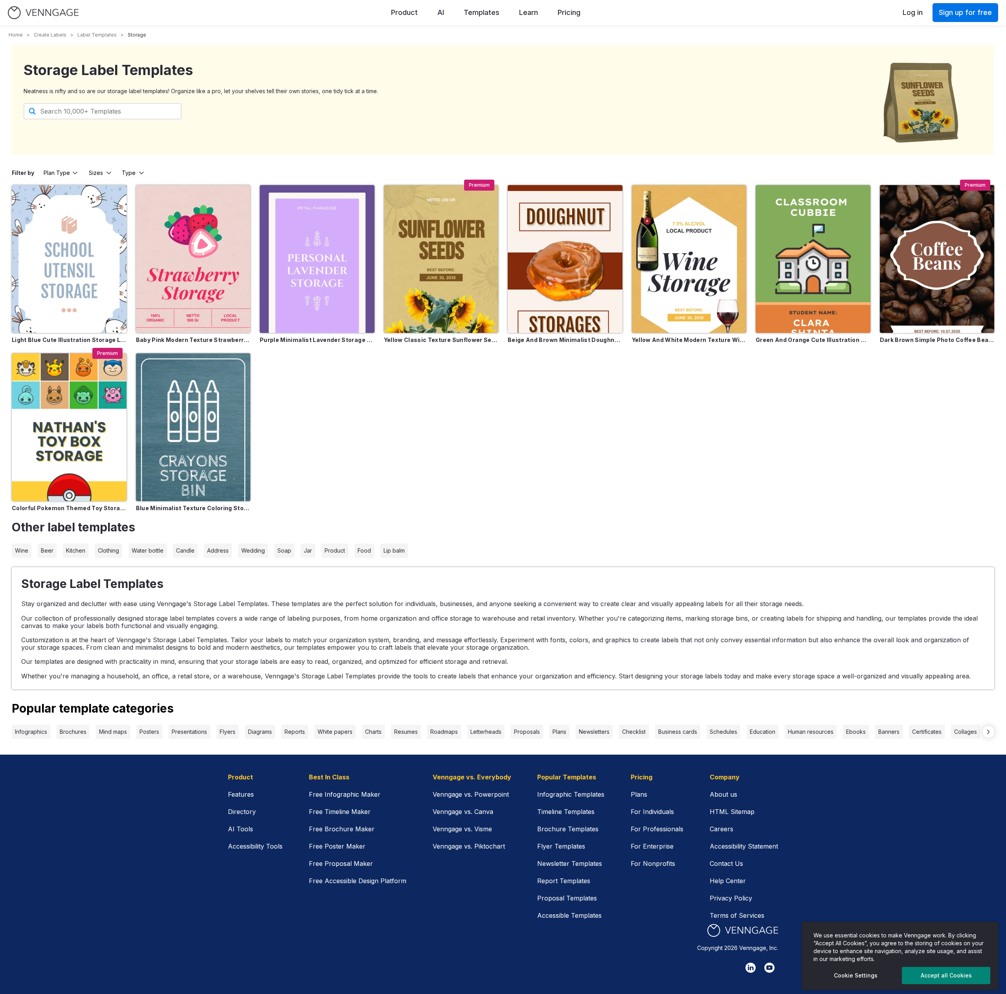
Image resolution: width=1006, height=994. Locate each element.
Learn (528, 12)
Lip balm (394, 550)
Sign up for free (965, 12)
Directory (242, 812)
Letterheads (485, 731)
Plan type (57, 172)
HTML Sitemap (732, 812)
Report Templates (563, 881)
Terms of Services (737, 915)
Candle (185, 550)
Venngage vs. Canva (463, 812)
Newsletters (594, 731)
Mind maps (113, 731)
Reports (295, 731)
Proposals (527, 731)
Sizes (96, 172)
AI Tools (240, 829)
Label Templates (97, 35)
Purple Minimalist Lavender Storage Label (317, 339)
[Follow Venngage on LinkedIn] (750, 967)
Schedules (723, 731)
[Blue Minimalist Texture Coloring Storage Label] (193, 427)
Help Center (728, 881)
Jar (308, 550)
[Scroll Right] (988, 732)
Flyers (227, 731)
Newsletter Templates (569, 863)
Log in (913, 12)
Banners (889, 731)
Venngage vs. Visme (462, 829)
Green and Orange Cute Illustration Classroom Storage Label (813, 339)
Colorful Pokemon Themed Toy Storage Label (69, 508)
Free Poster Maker (337, 846)
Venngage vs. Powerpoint (471, 794)
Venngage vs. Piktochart (469, 846)
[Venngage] (742, 930)
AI (440, 12)
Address (218, 550)
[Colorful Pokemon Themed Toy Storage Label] (69, 427)
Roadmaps (444, 731)
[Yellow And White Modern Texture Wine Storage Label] (689, 259)
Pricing (569, 12)
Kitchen (75, 550)
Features (241, 794)
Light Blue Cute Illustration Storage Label (69, 339)
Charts (373, 731)
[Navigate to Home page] (43, 12)
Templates (481, 12)
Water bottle (147, 550)
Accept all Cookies (946, 975)
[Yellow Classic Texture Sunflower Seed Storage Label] (441, 259)
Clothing (108, 550)
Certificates (927, 731)
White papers (335, 731)
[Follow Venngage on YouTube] (769, 967)
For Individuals (652, 812)
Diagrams (260, 731)
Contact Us (726, 863)
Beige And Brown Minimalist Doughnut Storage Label (565, 339)
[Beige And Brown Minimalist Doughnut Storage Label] (565, 259)
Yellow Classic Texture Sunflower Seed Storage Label (441, 339)
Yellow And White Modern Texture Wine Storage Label (689, 339)
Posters (149, 731)
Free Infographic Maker (344, 794)
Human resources (810, 731)
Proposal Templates (567, 898)
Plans (559, 731)
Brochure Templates (567, 829)
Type (129, 172)
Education (762, 731)
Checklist (634, 731)
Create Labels (50, 35)
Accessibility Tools (255, 846)
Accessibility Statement (744, 846)
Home (16, 35)
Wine (21, 550)
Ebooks (856, 731)
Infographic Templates (570, 794)
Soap (284, 550)
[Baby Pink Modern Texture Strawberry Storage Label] (193, 259)
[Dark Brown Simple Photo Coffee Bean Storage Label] (937, 259)
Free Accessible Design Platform (357, 881)
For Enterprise (652, 846)
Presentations (189, 731)
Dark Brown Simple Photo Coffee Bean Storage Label (937, 339)
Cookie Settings (855, 975)
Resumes (406, 731)
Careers (721, 829)
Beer (47, 550)
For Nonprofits (653, 863)
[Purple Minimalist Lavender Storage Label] (317, 259)
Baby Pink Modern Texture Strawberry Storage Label (193, 339)
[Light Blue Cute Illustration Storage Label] (69, 259)
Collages (965, 731)
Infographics (31, 731)
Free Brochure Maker (341, 829)
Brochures (73, 731)
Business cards (677, 731)
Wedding (253, 550)
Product (404, 12)
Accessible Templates (569, 915)
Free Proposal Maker (341, 863)
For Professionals (657, 829)
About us (723, 794)
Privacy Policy (731, 898)
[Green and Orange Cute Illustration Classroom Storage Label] (813, 259)
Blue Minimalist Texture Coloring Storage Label (193, 508)
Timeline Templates (566, 812)
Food (364, 550)
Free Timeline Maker (340, 812)
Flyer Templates (561, 846)
